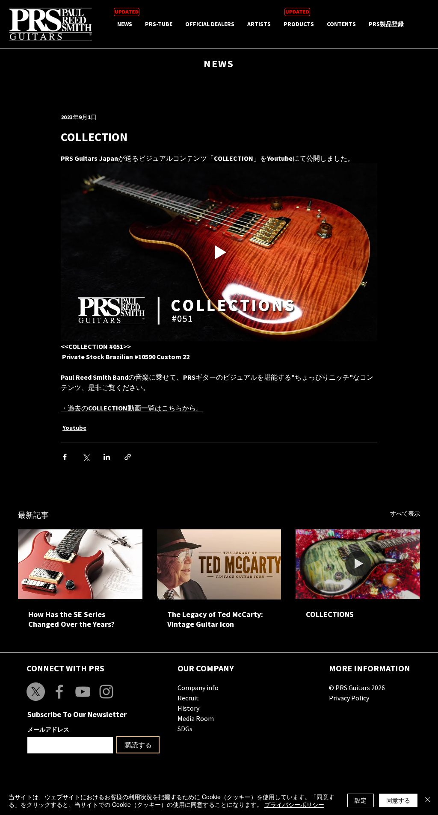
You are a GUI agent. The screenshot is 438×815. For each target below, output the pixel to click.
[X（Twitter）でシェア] (86, 457)
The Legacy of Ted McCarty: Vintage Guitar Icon (215, 619)
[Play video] (219, 252)
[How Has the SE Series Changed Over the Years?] (80, 564)
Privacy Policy (349, 698)
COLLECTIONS (330, 614)
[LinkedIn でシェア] (107, 457)
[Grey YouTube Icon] (83, 691)
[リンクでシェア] (128, 457)
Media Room (196, 718)
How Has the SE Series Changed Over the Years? (71, 619)
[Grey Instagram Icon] (106, 691)
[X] (36, 691)
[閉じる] (428, 800)
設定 (361, 800)
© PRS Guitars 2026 (357, 687)
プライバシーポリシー (294, 804)
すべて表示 (405, 513)
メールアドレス (48, 729)
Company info (198, 687)
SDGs (185, 728)
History (188, 708)
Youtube (74, 427)
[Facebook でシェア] (65, 457)
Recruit (188, 698)
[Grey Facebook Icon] (59, 691)
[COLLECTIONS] (358, 564)
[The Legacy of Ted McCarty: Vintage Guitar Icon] (219, 564)
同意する (398, 800)
